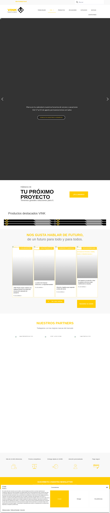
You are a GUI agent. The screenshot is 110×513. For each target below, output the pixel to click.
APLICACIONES (72, 10)
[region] (55, 99)
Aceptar (59, 499)
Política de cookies (6, 510)
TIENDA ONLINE (42, 10)
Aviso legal (22, 510)
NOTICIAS (93, 10)
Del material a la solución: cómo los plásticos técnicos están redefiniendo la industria (86, 282)
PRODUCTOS (61, 10)
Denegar (79, 499)
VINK (51, 10)
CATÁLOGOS (84, 10)
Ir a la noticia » (18, 295)
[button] (107, 487)
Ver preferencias (98, 499)
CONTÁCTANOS (92, 14)
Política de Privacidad (15, 510)
